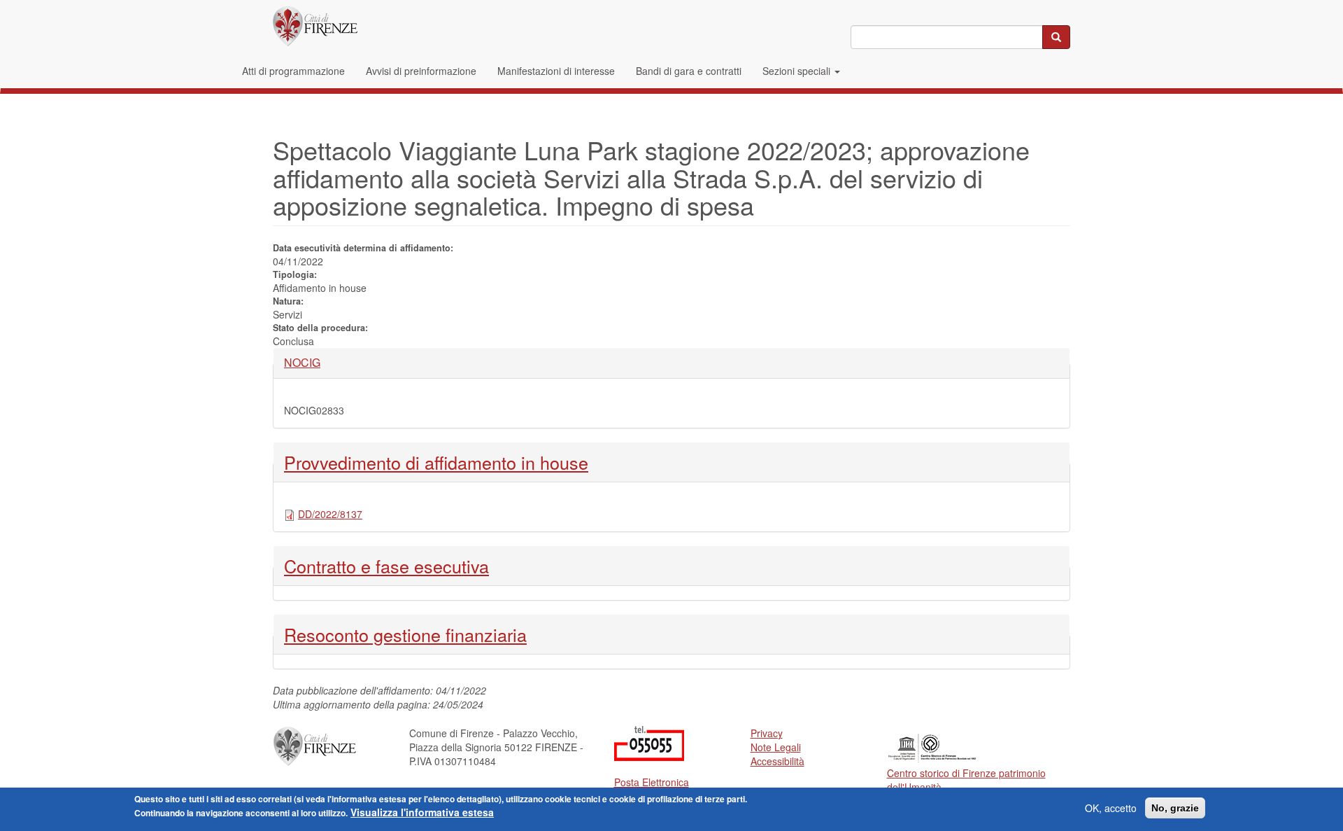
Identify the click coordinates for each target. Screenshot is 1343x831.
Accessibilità (777, 761)
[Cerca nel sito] (1056, 37)
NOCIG (308, 362)
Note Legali (776, 747)
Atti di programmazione (293, 71)
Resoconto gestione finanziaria (405, 634)
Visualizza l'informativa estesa (422, 812)
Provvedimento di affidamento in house (436, 462)
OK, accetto (1111, 808)
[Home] (315, 26)
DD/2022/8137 (330, 514)
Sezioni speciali (797, 71)
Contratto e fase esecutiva (386, 565)
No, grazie (1175, 807)
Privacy (767, 733)
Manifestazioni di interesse (556, 71)
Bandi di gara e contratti (688, 71)
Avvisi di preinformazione (421, 71)
